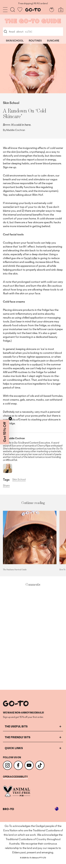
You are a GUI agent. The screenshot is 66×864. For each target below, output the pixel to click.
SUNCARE (53, 40)
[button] (4, 432)
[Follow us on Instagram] (7, 765)
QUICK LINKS (14, 748)
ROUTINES (35, 40)
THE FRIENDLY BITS (17, 737)
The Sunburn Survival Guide (15, 569)
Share (6, 485)
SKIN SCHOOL (15, 40)
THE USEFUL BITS (16, 726)
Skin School (11, 102)
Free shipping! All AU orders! (33, 3)
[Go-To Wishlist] (20, 9)
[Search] (12, 9)
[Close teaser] (10, 418)
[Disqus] (33, 638)
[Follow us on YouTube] (29, 765)
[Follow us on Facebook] (18, 765)
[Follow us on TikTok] (40, 765)
